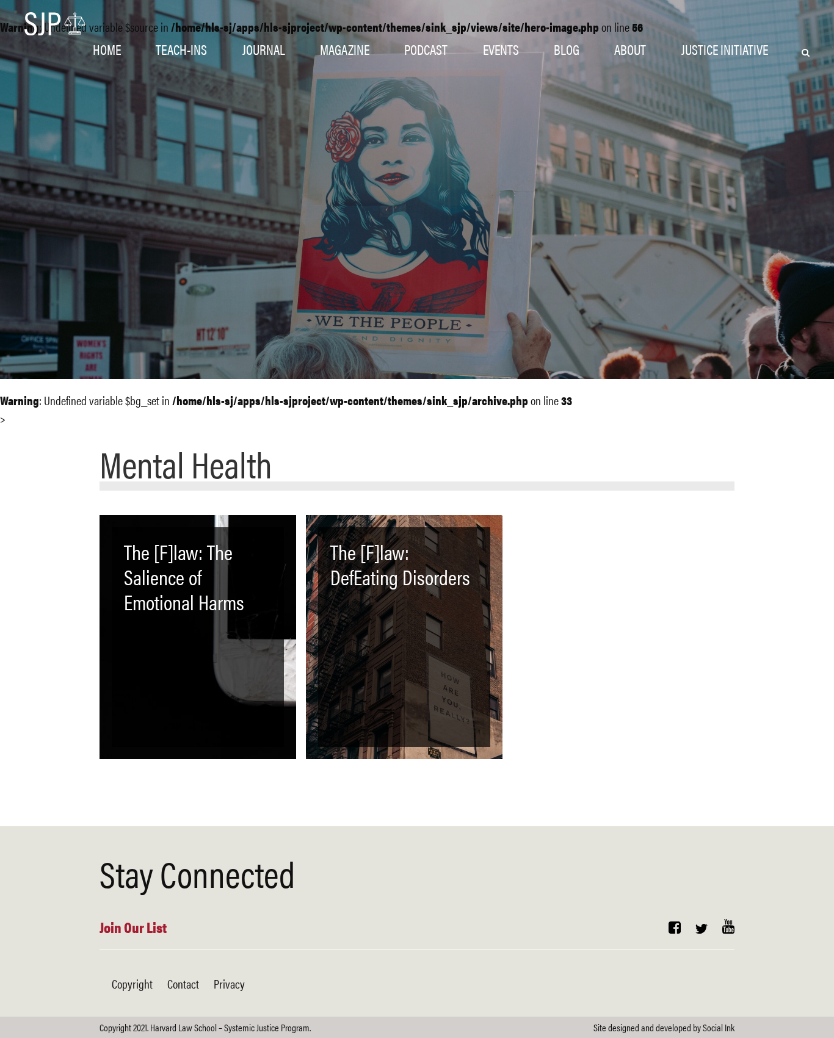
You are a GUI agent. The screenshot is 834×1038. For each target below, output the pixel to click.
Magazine (344, 49)
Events (501, 49)
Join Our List (133, 927)
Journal (263, 49)
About (630, 49)
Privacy (229, 983)
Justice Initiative (724, 49)
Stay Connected (197, 872)
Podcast (426, 49)
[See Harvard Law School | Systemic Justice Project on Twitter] (701, 928)
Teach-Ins (181, 49)
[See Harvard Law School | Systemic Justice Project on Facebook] (675, 928)
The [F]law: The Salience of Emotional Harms (184, 576)
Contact (183, 983)
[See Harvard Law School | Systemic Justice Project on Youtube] (728, 928)
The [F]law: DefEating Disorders (400, 564)
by (663, 1027)
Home (107, 49)
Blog (566, 49)
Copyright (132, 983)
